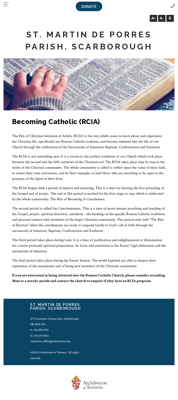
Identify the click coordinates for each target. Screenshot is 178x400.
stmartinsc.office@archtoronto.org (50, 341)
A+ (153, 18)
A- (162, 18)
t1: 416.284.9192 (39, 330)
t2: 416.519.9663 (39, 336)
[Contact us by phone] (172, 6)
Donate (89, 6)
